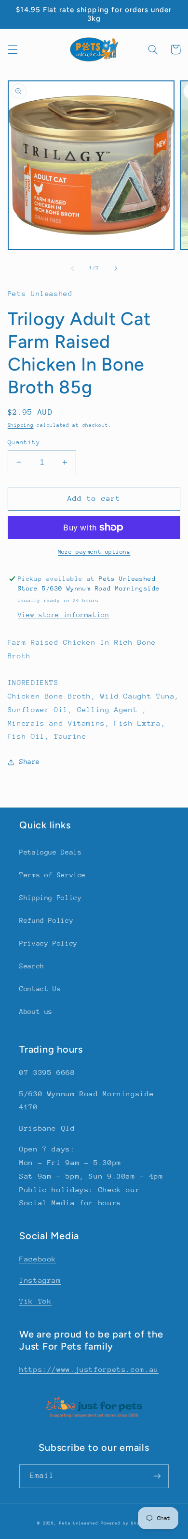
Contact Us (40, 989)
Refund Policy (46, 920)
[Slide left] (72, 268)
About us (36, 1011)
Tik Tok (35, 1301)
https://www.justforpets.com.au (89, 1369)
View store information (63, 615)
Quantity (24, 442)
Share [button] (29, 761)
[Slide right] (115, 268)
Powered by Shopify (125, 1523)
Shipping (21, 425)
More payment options (94, 551)
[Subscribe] (157, 1476)
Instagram (40, 1280)
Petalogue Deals (50, 852)
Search (31, 966)
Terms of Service (52, 875)
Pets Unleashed (80, 1523)
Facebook (37, 1259)
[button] (12, 49)
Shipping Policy (50, 898)
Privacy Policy (48, 943)
